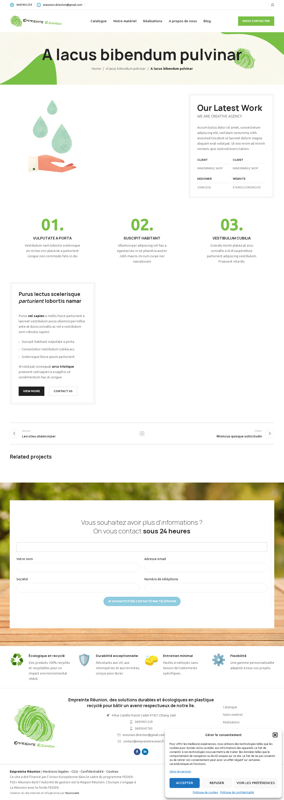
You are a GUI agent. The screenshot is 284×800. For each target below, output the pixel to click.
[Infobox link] (21, 5)
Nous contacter (256, 20)
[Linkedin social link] (145, 751)
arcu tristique (63, 366)
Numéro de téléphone (161, 579)
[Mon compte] (272, 4)
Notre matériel (233, 714)
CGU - (76, 771)
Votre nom (24, 559)
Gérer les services (180, 771)
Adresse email (155, 559)
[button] (275, 735)
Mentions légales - (57, 771)
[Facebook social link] (137, 751)
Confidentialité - (93, 771)
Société (22, 579)
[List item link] (141, 721)
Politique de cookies (205, 792)
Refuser (217, 783)
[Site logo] (36, 21)
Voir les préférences (256, 783)
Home (96, 68)
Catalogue (230, 707)
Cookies (112, 771)
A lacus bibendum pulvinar (126, 68)
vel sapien (36, 316)
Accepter (184, 783)
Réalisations (231, 722)
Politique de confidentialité (237, 792)
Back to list (142, 433)
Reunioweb (72, 793)
